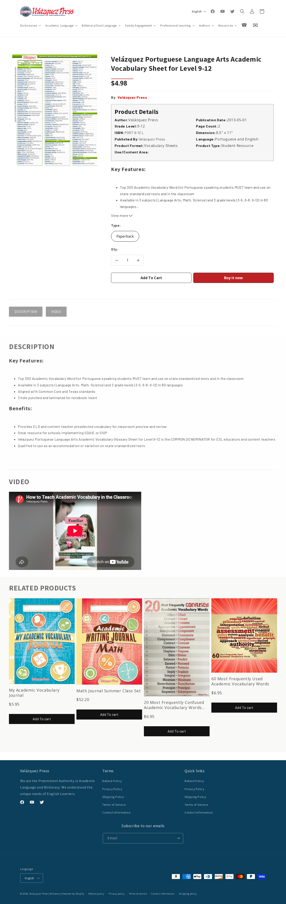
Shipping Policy (113, 797)
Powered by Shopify (73, 893)
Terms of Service (114, 805)
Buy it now (233, 277)
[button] (30, 25)
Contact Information (116, 812)
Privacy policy (117, 893)
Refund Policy (112, 781)
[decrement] (116, 260)
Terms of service (138, 893)
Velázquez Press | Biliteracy (45, 893)
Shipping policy (188, 893)
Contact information (162, 893)
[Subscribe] (178, 838)
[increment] (138, 260)
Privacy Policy (112, 789)
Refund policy (96, 893)
